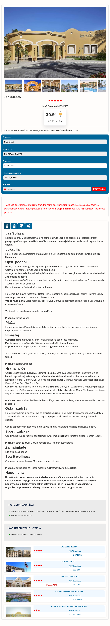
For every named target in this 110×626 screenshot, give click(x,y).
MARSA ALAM (50, 106)
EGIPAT (63, 106)
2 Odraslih (11, 189)
